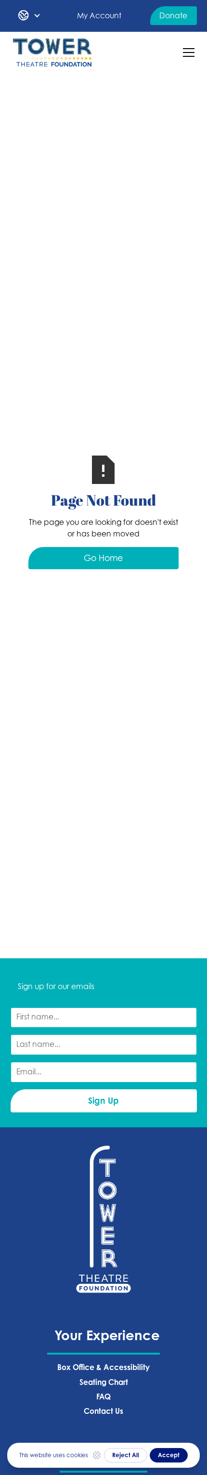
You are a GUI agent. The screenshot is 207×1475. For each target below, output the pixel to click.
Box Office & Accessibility (103, 1367)
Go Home (103, 558)
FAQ (103, 1396)
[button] (30, 16)
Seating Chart (103, 1382)
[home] (52, 53)
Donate (173, 15)
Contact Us (103, 1411)
